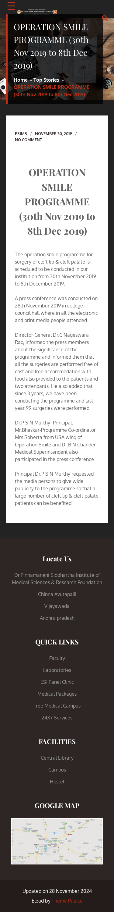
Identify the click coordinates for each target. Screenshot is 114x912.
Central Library (57, 758)
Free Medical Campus (57, 706)
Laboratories (57, 670)
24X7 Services (57, 718)
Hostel (57, 782)
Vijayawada (57, 606)
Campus (57, 770)
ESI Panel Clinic (57, 682)
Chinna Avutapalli (57, 594)
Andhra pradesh (57, 618)
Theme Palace (67, 901)
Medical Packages (57, 694)
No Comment (28, 139)
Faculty (57, 658)
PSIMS (21, 133)
